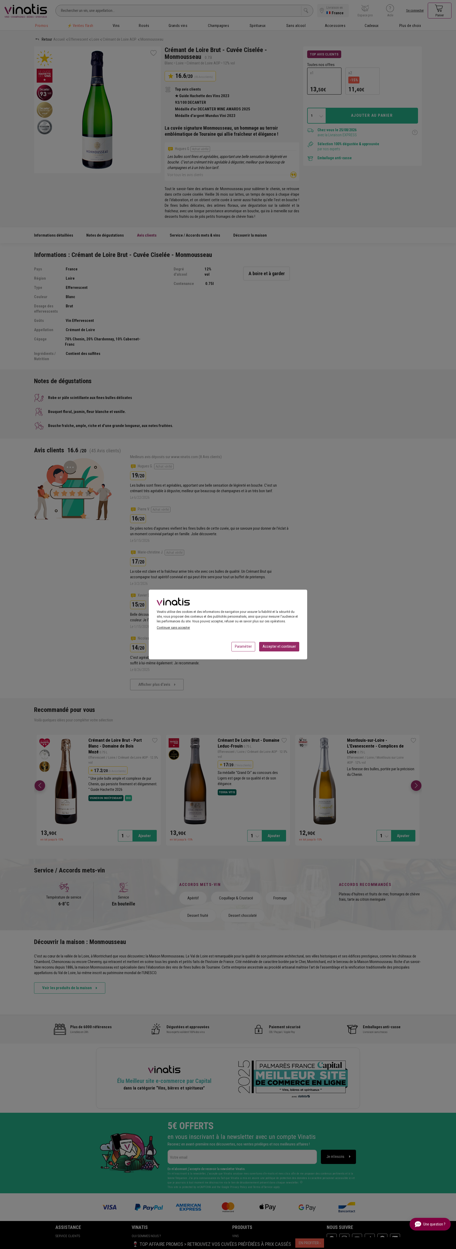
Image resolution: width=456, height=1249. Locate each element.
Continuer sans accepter (173, 628)
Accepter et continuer (279, 646)
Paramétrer (243, 646)
